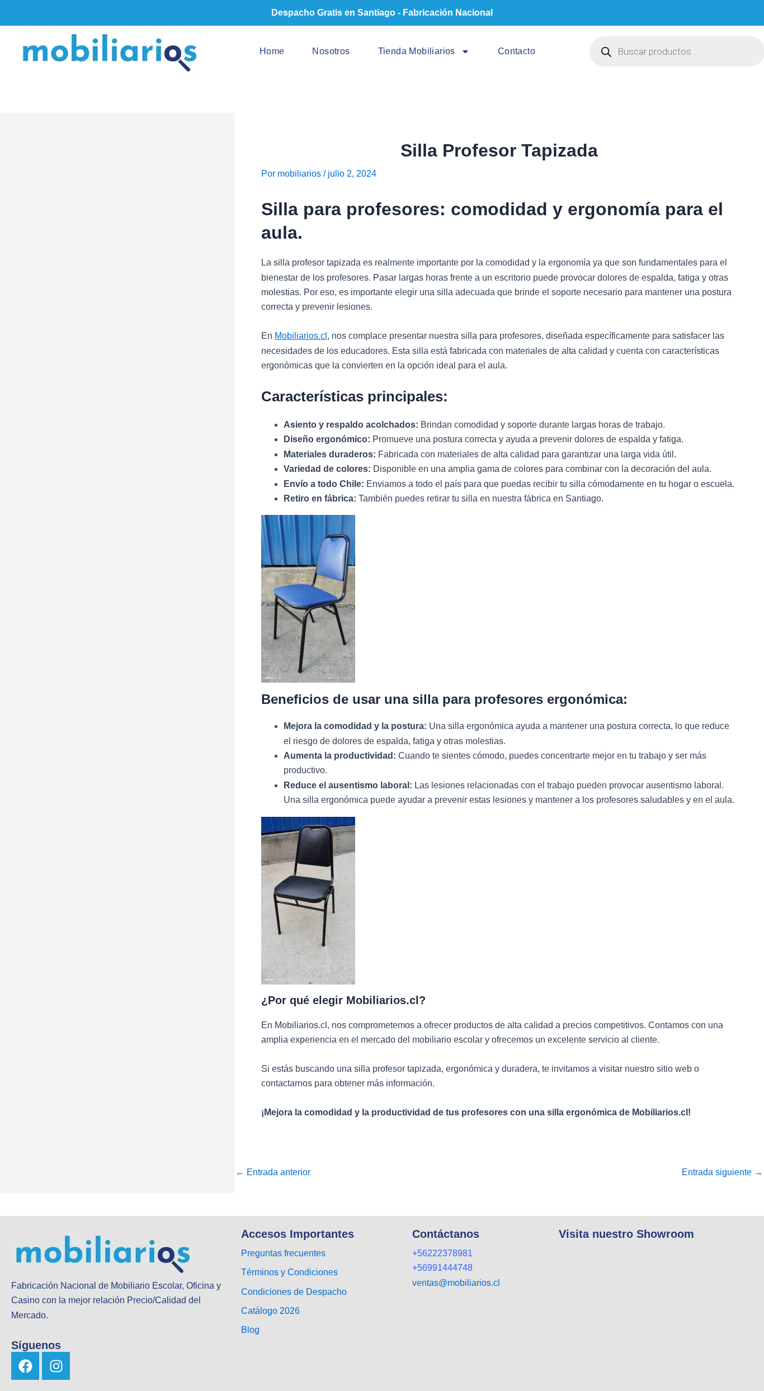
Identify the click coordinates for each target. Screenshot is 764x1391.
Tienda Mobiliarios (416, 51)
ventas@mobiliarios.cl (456, 1283)
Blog (250, 1330)
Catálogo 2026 (271, 1311)
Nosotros (331, 51)
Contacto (516, 51)
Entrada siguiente (722, 1172)
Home (272, 51)
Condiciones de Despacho (294, 1292)
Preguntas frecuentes (283, 1253)
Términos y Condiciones (289, 1272)
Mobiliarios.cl (301, 335)
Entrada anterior (272, 1172)
